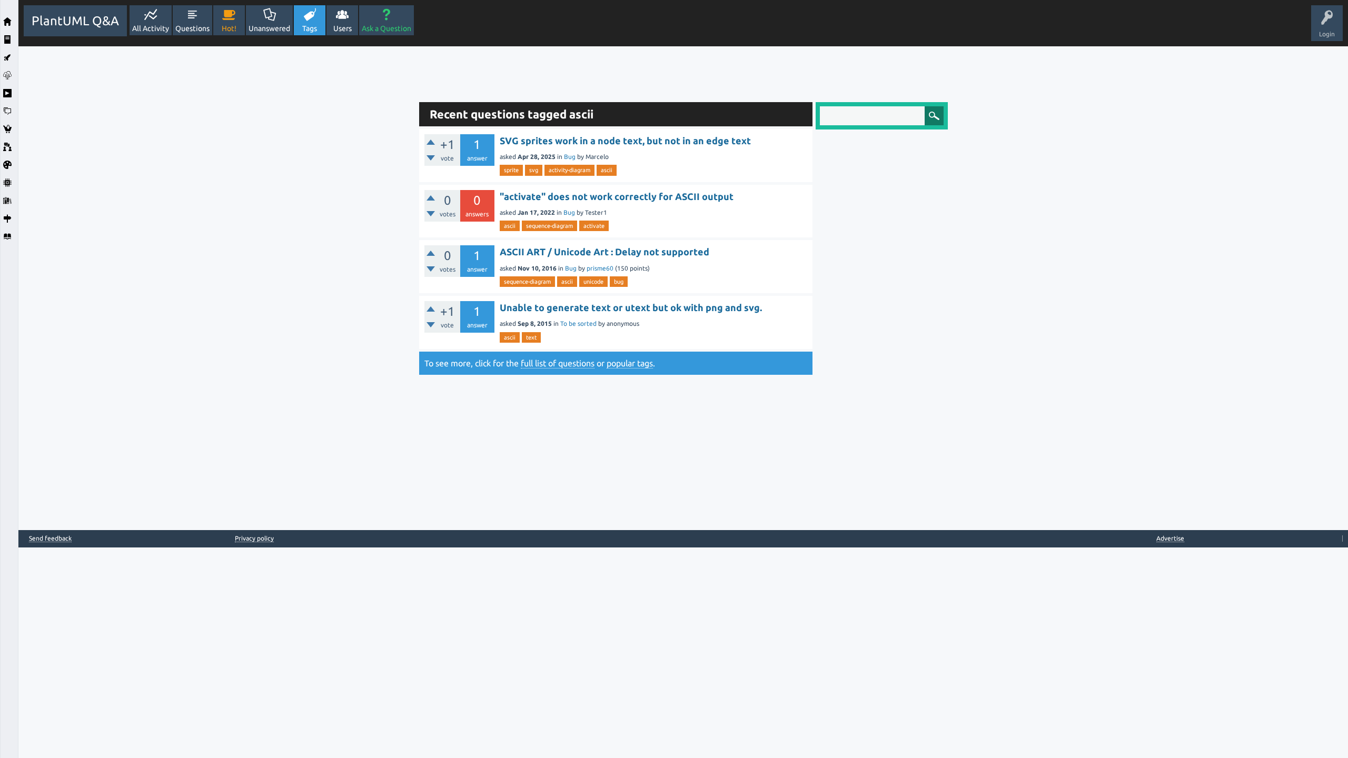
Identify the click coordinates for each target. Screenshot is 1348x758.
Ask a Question (386, 28)
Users (342, 28)
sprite (511, 170)
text (531, 337)
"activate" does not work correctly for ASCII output (617, 196)
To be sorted (578, 323)
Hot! (229, 28)
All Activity (150, 28)
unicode (593, 281)
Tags (309, 28)
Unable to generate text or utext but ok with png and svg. (631, 307)
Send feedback (50, 538)
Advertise (1170, 538)
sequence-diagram (549, 226)
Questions (192, 28)
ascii (606, 170)
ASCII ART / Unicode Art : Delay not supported (604, 251)
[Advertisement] (216, 204)
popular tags (630, 363)
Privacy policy (254, 538)
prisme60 (600, 268)
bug (618, 281)
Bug (570, 156)
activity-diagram (569, 170)
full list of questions (557, 363)
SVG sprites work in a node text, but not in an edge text (625, 140)
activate (593, 226)
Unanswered (269, 28)
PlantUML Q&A (75, 21)
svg (533, 170)
